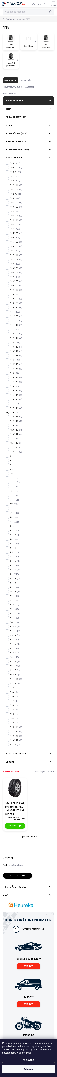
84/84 (14, 548)
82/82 (14, 535)
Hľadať (50, 12)
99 (14, 666)
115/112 (16, 377)
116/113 (15, 390)
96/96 (14, 644)
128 (13, 714)
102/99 (15, 194)
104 (14, 211)
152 (13, 709)
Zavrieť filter (14, 100)
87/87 (14, 570)
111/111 (15, 325)
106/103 (15, 242)
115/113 (15, 382)
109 (14, 277)
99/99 (14, 674)
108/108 (15, 272)
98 (14, 657)
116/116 (15, 399)
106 (14, 237)
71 (13, 478)
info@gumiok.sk (16, 865)
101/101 (15, 679)
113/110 (15, 347)
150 (13, 696)
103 (14, 198)
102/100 (15, 185)
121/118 (16, 443)
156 (13, 692)
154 (13, 701)
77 (13, 504)
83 (13, 539)
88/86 (14, 578)
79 (14, 513)
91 (14, 600)
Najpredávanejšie (13, 87)
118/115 (15, 417)
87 (14, 565)
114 (14, 360)
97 (14, 648)
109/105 (15, 281)
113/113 (15, 355)
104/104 (15, 224)
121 (13, 438)
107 (14, 250)
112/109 (15, 334)
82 (14, 530)
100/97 (15, 172)
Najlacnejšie (10, 80)
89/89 (14, 591)
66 (13, 469)
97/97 (14, 653)
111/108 (15, 316)
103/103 (15, 207)
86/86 (14, 561)
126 (13, 722)
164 (13, 718)
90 (14, 596)
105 (14, 229)
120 (13, 425)
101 (14, 176)
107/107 (15, 259)
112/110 (15, 338)
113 (14, 342)
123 (13, 688)
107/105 (15, 255)
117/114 (15, 408)
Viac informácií (24, 1052)
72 (13, 486)
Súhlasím (28, 1069)
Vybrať (28, 966)
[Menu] (53, 3)
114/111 (15, 368)
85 (14, 552)
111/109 (15, 320)
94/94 (14, 626)
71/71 (14, 482)
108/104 (15, 727)
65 (13, 465)
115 (14, 373)
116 (14, 386)
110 (14, 294)
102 (14, 181)
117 (14, 403)
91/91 (14, 604)
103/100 (15, 202)
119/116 (16, 421)
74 (13, 495)
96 (14, 639)
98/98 (14, 661)
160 (13, 705)
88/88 (14, 583)
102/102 (15, 189)
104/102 (16, 220)
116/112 (15, 740)
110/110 (15, 307)
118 (13, 412)
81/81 (14, 526)
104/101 (15, 215)
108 (14, 264)
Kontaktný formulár (17, 876)
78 (13, 508)
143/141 (15, 736)
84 (14, 543)
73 (13, 491)
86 (14, 556)
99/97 (14, 670)
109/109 (15, 290)
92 (14, 609)
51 (13, 456)
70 (13, 473)
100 (14, 163)
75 (14, 500)
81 (14, 521)
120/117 (16, 434)
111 (14, 312)
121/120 (15, 447)
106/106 (15, 246)
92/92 (14, 613)
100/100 (15, 167)
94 (14, 622)
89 (14, 587)
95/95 (14, 635)
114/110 (15, 364)
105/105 (15, 233)
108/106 (15, 268)
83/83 (14, 744)
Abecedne (29, 87)
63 (13, 460)
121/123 (15, 731)
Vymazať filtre (12, 772)
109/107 (16, 285)
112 (14, 329)
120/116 (16, 430)
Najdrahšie (26, 80)
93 (14, 618)
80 (13, 517)
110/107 (15, 298)
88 (14, 574)
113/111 (15, 351)
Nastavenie (28, 1059)
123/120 (15, 451)
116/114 (15, 395)
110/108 (16, 303)
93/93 (14, 683)
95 (14, 631)
